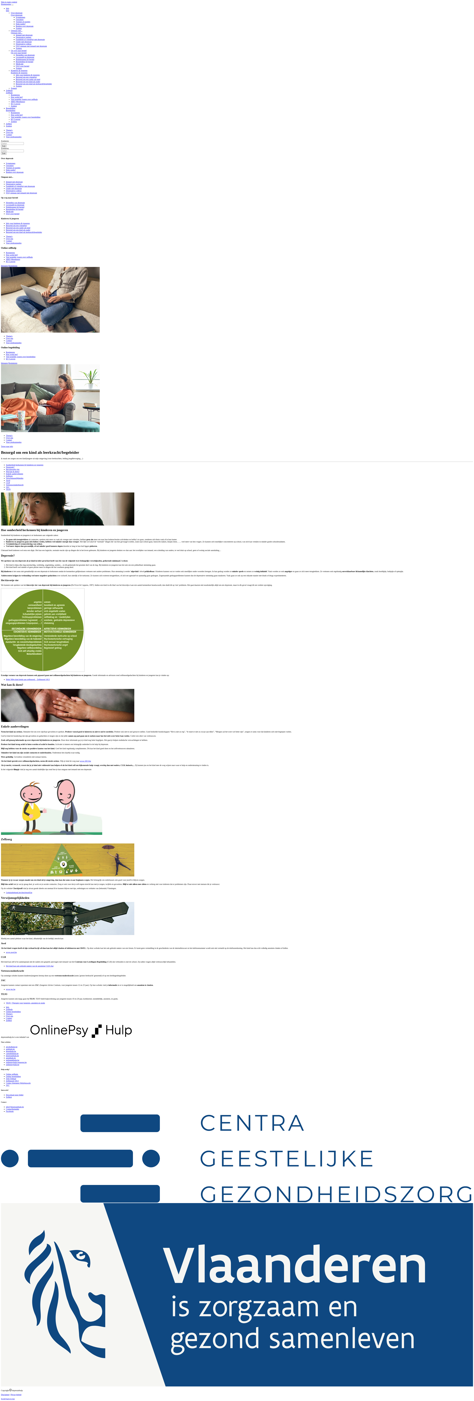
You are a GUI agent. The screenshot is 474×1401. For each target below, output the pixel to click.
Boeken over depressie (24, 26)
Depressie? (10, 467)
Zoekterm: (5, 141)
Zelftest (9, 124)
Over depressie (16, 13)
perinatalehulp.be (12, 1060)
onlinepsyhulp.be (12, 1065)
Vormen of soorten (23, 22)
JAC (8, 487)
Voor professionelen (13, 137)
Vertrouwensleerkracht (14, 485)
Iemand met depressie (24, 35)
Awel (8, 480)
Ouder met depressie (24, 42)
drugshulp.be (11, 1051)
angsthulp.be (11, 1058)
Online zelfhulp (12, 1074)
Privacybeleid (16, 1395)
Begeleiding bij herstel (24, 62)
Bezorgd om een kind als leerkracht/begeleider (34, 84)
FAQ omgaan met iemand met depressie (31, 46)
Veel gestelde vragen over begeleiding (25, 117)
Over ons (9, 132)
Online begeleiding (13, 1012)
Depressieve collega (23, 44)
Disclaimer (5, 1395)
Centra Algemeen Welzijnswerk (18, 1083)
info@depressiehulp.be (15, 1107)
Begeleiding (10, 108)
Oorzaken (19, 19)
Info (7, 8)
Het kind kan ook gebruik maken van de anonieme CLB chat (29, 966)
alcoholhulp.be (11, 1047)
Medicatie (19, 64)
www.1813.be (85, 761)
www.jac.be (10, 989)
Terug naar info (7, 446)
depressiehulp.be (12, 1056)
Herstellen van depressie (25, 55)
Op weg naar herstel (19, 51)
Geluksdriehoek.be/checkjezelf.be (19, 893)
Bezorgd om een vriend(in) (26, 77)
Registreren (15, 95)
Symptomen (20, 17)
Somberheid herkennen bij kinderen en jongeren (24, 465)
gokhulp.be (10, 1049)
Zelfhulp (9, 90)
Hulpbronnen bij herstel (25, 59)
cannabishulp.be (12, 1053)
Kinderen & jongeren (19, 71)
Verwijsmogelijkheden (14, 478)
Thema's (9, 130)
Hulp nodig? (21, 24)
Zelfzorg (9, 476)
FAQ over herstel (22, 66)
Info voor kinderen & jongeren (28, 75)
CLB (8, 483)
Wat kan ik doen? (13, 472)
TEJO (8, 489)
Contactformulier (12, 1109)
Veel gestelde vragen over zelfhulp (24, 99)
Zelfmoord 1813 (12, 1081)
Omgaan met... (16, 31)
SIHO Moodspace (18, 102)
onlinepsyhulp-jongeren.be (16, 1062)
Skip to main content (9, 2)
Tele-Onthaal (11, 1079)
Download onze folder (14, 1095)
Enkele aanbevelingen (14, 474)
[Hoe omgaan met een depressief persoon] (51, 834)
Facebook (10, 1111)
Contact (9, 135)
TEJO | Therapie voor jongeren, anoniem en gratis (25, 1003)
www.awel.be (11, 952)
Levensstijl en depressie (25, 57)
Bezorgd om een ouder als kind (28, 79)
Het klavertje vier (12, 469)
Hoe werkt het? (17, 97)
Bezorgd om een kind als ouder (28, 82)
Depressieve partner (23, 37)
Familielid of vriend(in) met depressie (30, 39)
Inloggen (4, 266)
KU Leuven (15, 104)
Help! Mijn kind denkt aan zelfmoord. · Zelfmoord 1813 (28, 679)
